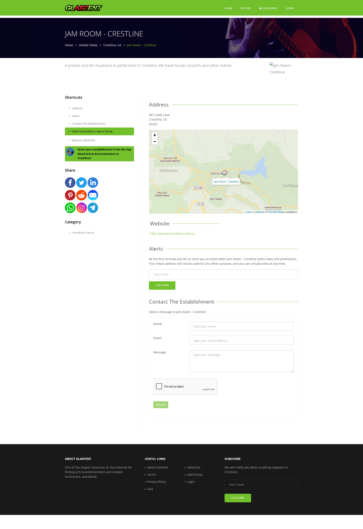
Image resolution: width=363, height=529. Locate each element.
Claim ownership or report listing (92, 131)
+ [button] (154, 135)
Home (228, 8)
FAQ (150, 489)
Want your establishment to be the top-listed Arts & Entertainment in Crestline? (105, 153)
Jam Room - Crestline (226, 181)
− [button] (154, 141)
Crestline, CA (112, 45)
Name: (158, 324)
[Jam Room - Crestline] (224, 172)
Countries (269, 8)
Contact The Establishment (89, 123)
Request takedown (83, 140)
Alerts (75, 116)
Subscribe (162, 285)
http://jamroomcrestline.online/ (172, 234)
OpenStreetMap (276, 211)
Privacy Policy (156, 482)
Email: (157, 338)
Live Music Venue (83, 232)
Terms (151, 474)
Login (289, 8)
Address (77, 108)
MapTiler (260, 211)
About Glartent (157, 467)
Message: (160, 352)
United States (88, 45)
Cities (246, 8)
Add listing (194, 474)
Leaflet (248, 211)
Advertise (193, 467)
